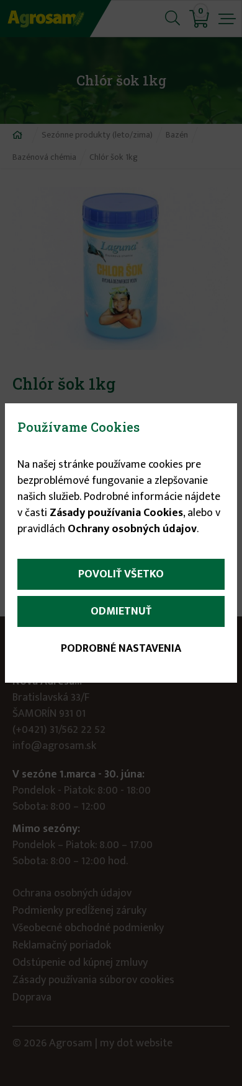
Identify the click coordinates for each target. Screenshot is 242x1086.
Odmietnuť (121, 611)
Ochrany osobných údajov (132, 529)
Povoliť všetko (121, 574)
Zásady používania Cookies (116, 513)
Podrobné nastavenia (121, 648)
